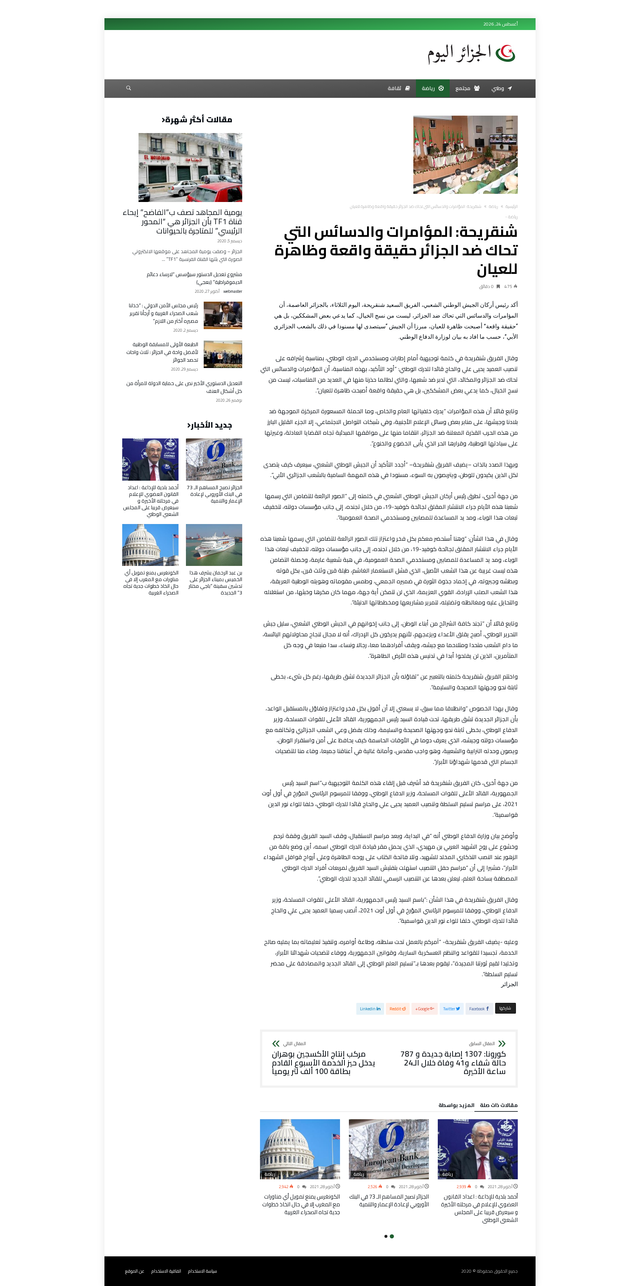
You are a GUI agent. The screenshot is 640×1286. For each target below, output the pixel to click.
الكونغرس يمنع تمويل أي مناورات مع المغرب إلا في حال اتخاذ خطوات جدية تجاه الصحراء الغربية (301, 1204)
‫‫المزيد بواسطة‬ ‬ (455, 1106)
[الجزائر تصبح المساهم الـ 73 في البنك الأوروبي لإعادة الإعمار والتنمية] (389, 1149)
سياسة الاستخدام (202, 1271)
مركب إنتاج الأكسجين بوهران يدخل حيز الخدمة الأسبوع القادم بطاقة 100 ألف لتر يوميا (323, 1058)
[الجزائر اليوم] (471, 41)
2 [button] (385, 1236)
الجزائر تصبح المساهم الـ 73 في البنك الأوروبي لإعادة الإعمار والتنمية (389, 1200)
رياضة (493, 206)
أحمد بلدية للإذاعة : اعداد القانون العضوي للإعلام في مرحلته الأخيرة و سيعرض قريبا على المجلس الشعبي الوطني (479, 1208)
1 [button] (392, 1236)
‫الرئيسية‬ (512, 206)
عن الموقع (134, 1271)
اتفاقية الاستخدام (166, 1271)
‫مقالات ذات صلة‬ (499, 1106)
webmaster (232, 291)
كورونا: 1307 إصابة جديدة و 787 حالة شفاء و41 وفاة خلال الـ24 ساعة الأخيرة (453, 1058)
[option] (478, 1171)
